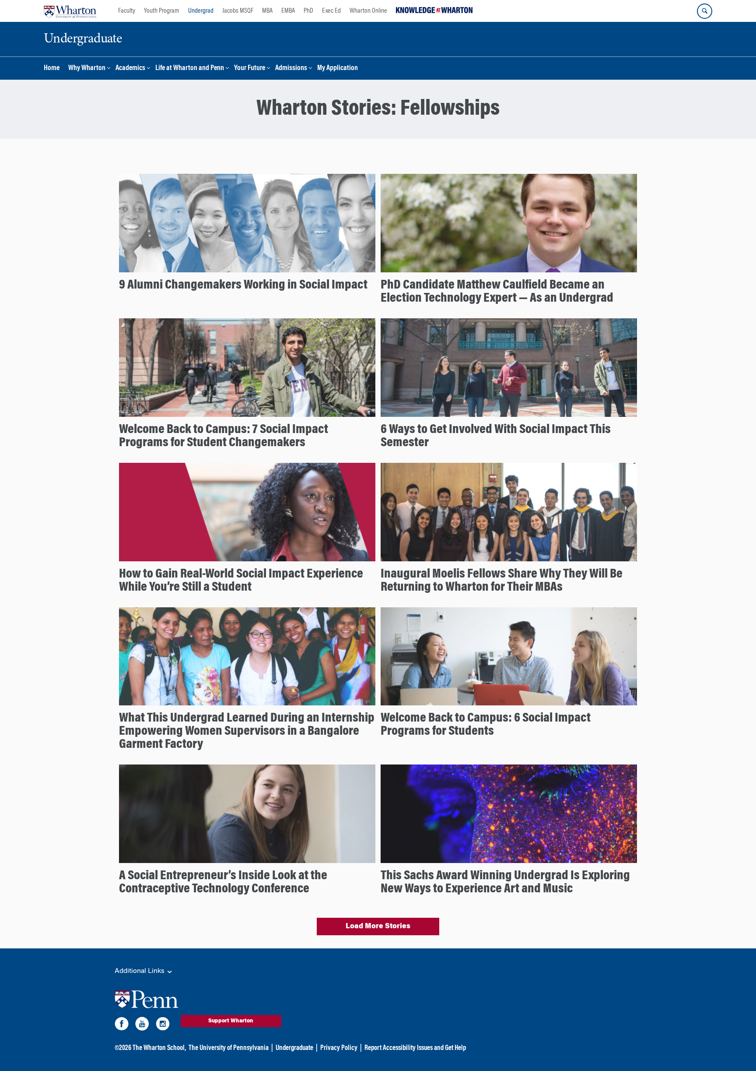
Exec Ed (331, 10)
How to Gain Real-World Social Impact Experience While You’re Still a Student (241, 581)
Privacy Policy (338, 1048)
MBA (267, 10)
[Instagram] (163, 1025)
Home (52, 68)
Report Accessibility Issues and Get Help (415, 1048)
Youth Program (161, 10)
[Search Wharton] (704, 11)
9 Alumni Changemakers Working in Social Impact (243, 285)
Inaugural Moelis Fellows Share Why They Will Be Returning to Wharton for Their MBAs (502, 581)
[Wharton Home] (70, 11)
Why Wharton (86, 68)
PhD (308, 10)
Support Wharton (230, 1021)
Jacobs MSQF (237, 10)
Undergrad (201, 10)
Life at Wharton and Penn (189, 68)
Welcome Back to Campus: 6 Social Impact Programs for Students (486, 725)
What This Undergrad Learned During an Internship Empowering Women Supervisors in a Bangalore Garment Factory (246, 731)
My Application (337, 68)
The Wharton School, (159, 1048)
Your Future (249, 68)
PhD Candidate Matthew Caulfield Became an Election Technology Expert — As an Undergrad (497, 292)
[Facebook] (122, 1025)
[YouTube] (142, 1025)
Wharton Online (368, 10)
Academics (130, 68)
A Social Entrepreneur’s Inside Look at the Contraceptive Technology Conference (223, 883)
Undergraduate (294, 1048)
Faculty (126, 10)
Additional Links (140, 971)
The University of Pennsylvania (229, 1048)
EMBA (288, 10)
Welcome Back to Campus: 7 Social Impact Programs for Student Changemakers (223, 436)
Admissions (291, 68)
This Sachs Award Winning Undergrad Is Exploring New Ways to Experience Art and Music (505, 883)
